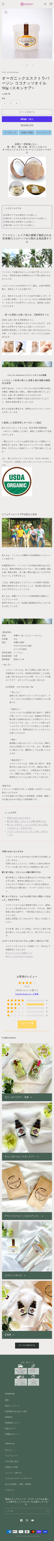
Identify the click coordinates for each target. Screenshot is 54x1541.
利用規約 (8, 1417)
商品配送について (12, 1423)
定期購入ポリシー (12, 1434)
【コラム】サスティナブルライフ (19, 1478)
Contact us (9, 1490)
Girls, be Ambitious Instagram (20, 956)
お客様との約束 (11, 1467)
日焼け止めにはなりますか (19, 818)
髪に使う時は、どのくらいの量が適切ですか (26, 821)
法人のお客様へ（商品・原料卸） (19, 1484)
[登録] (46, 1511)
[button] (3, 4)
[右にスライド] (32, 65)
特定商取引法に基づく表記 (16, 1412)
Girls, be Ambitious (24, 1536)
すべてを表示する (27, 1345)
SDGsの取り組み (12, 1461)
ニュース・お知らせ (13, 1473)
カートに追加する (27, 112)
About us (8, 1450)
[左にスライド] (21, 65)
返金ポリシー (10, 1429)
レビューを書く (27, 1024)
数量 (3, 98)
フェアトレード (11, 1456)
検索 (7, 1400)
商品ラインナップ (12, 1406)
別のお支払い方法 (27, 125)
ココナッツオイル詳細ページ (19, 953)
